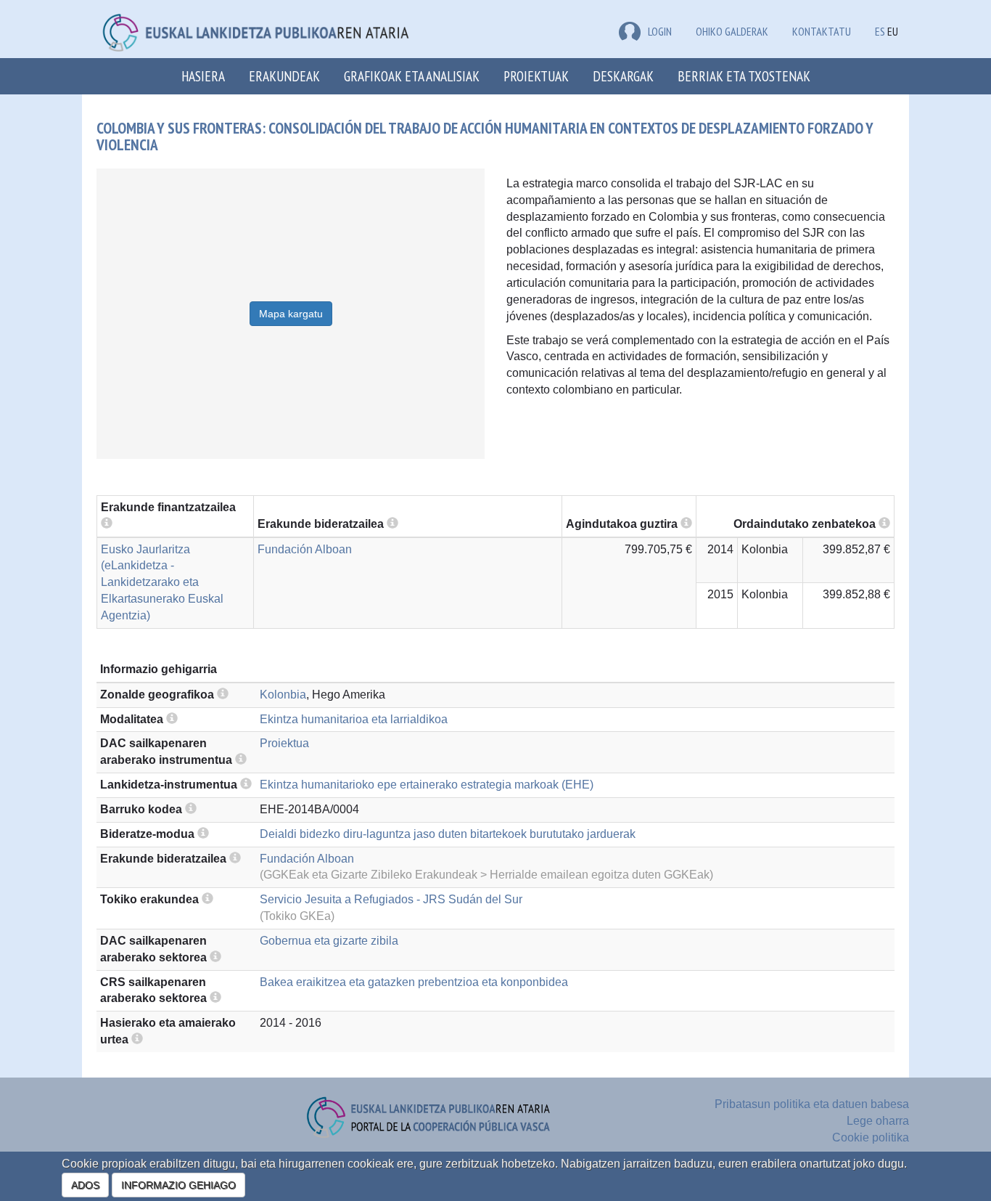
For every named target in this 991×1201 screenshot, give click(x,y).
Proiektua (284, 743)
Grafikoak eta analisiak (412, 76)
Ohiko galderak (732, 31)
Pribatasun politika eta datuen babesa (812, 1104)
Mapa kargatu (291, 313)
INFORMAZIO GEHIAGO (178, 1185)
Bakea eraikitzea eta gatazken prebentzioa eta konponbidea (414, 982)
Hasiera (203, 76)
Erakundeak (284, 76)
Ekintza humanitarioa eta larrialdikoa (354, 719)
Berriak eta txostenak (744, 76)
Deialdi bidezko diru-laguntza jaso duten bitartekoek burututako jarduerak (448, 834)
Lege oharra (878, 1121)
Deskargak (623, 76)
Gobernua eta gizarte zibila (329, 941)
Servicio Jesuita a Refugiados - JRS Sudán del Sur (391, 899)
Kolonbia (283, 694)
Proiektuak (536, 76)
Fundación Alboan (305, 549)
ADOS (85, 1185)
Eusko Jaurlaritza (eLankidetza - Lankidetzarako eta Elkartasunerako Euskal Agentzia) (162, 582)
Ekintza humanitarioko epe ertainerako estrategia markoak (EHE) (426, 784)
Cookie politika (870, 1137)
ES (880, 31)
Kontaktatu (821, 31)
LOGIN (660, 31)
